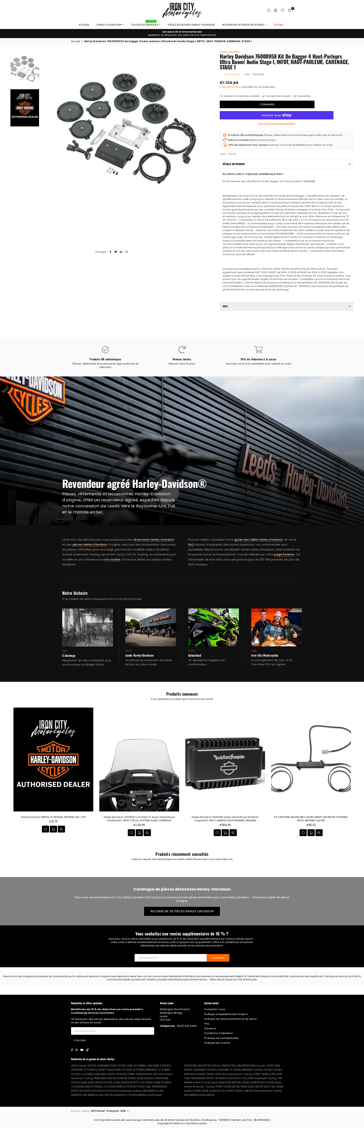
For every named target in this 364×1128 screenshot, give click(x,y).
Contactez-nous (214, 1009)
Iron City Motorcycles (193, 1123)
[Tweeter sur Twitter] (116, 252)
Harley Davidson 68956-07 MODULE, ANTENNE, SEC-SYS (53, 817)
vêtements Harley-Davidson (153, 540)
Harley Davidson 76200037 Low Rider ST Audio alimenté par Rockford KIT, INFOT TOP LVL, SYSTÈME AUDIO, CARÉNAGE (139, 818)
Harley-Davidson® (109, 25)
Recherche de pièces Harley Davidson (182, 911)
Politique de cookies (217, 1043)
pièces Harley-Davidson (90, 544)
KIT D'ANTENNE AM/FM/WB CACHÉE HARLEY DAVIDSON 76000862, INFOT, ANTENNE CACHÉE (311, 818)
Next (210, 128)
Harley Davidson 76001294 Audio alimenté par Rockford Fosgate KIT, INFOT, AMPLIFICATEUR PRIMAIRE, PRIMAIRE (225, 818)
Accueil (84, 25)
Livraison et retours (278, 96)
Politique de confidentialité (221, 1038)
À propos (210, 1028)
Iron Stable (112, 559)
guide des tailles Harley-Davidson (258, 540)
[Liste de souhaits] (282, 10)
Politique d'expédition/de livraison (226, 1014)
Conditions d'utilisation (218, 1033)
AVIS (225, 306)
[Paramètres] (275, 10)
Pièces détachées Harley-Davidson (191, 25)
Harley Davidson (230, 52)
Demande (303, 96)
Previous (44, 128)
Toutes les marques (145, 24)
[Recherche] (268, 10)
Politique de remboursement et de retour (230, 1019)
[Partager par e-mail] (126, 252)
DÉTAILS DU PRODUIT (234, 164)
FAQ (191, 544)
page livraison (284, 554)
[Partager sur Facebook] (110, 252)
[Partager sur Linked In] (121, 252)
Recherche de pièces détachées (243, 25)
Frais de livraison (230, 87)
